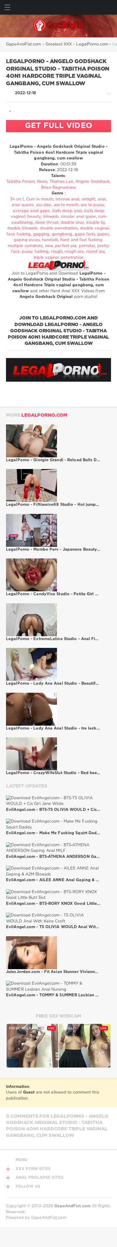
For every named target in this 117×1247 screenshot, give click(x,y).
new (49, 246)
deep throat (46, 222)
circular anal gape (78, 216)
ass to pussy (92, 205)
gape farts (85, 234)
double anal (72, 222)
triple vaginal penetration (58, 257)
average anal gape (31, 211)
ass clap (44, 205)
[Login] (109, 7)
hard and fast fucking (81, 240)
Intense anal (67, 199)
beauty (34, 216)
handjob (50, 240)
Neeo (42, 181)
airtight (89, 199)
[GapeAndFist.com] (58, 26)
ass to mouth (66, 205)
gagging (41, 234)
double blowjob (22, 228)
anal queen (23, 205)
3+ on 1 (17, 199)
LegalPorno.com (44, 415)
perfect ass (65, 246)
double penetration (59, 228)
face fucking (19, 234)
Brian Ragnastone (58, 187)
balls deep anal (67, 211)
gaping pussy (27, 240)
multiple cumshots (25, 246)
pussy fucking (35, 251)
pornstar (87, 246)
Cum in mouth (39, 199)
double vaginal (94, 228)
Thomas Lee (61, 181)
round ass (95, 251)
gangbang (62, 234)
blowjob (51, 216)
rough (57, 251)
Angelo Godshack (92, 181)
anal (102, 199)
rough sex (74, 251)
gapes (103, 234)
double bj (95, 222)
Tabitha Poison (20, 181)
